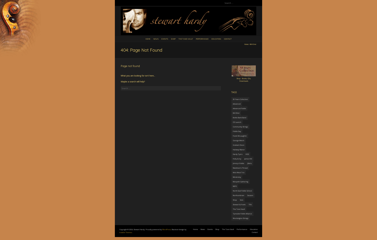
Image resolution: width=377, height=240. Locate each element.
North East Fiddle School (242, 191)
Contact (228, 39)
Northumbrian (238, 195)
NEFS (235, 186)
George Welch (238, 140)
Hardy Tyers (237, 154)
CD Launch (237, 122)
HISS (247, 154)
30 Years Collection (240, 99)
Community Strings (240, 127)
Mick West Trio (238, 172)
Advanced (237, 104)
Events (164, 39)
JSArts (249, 163)
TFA (250, 204)
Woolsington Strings (240, 218)
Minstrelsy (237, 177)
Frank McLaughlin (240, 136)
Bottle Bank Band (239, 117)
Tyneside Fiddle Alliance (242, 214)
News (155, 39)
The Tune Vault (185, 39)
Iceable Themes (125, 232)
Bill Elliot (236, 113)
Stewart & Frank (239, 204)
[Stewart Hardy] (188, 8)
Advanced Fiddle (239, 108)
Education (216, 39)
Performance (202, 39)
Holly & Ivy (237, 159)
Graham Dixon (238, 145)
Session (250, 195)
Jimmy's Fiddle (238, 163)
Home (147, 39)
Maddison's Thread (240, 168)
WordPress (166, 229)
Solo (241, 200)
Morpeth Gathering (240, 182)
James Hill (248, 159)
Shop (173, 39)
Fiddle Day (237, 131)
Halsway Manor (239, 149)
